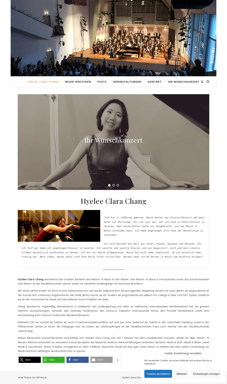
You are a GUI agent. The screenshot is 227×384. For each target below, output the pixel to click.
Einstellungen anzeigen (206, 373)
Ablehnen (181, 373)
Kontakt (155, 81)
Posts (102, 81)
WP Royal (41, 377)
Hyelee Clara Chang (43, 81)
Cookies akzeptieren (158, 373)
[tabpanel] (113, 142)
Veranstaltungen (127, 81)
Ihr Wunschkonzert (184, 81)
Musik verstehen (78, 81)
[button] (30, 360)
